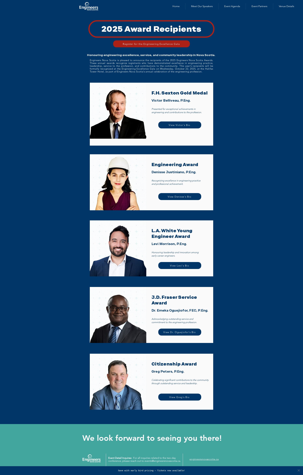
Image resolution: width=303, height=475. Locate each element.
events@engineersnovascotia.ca (162, 460)
